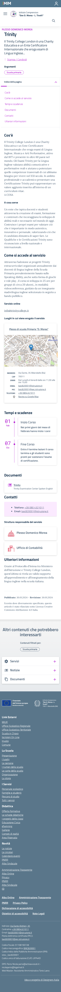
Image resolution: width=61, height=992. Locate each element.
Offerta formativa (11, 811)
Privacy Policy (20, 903)
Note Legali (39, 913)
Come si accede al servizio (18, 98)
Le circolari (7, 852)
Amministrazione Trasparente (17, 870)
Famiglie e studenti (11, 793)
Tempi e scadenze (14, 104)
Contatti (9, 116)
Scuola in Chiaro (10, 733)
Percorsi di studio (10, 796)
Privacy (5, 877)
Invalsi (5, 741)
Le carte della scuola (12, 771)
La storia (6, 778)
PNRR (5, 860)
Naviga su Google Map (28, 396)
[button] (30, 82)
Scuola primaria (14, 72)
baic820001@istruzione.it (30, 385)
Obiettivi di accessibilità (15, 913)
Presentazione (9, 755)
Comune (6, 745)
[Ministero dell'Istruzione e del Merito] (6, 3)
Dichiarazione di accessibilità (17, 908)
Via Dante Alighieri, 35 (20, 926)
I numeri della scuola (12, 767)
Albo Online (8, 873)
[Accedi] (56, 4)
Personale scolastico (12, 789)
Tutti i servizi (8, 800)
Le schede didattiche (12, 815)
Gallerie (6, 830)
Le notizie (7, 848)
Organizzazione (10, 774)
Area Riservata (9, 837)
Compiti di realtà (10, 834)
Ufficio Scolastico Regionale (16, 726)
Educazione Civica (11, 822)
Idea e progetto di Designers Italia (41, 980)
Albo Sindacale (9, 863)
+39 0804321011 (26, 393)
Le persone (7, 763)
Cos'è (7, 92)
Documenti (10, 110)
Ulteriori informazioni (15, 121)
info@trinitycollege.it (16, 310)
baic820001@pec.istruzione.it (32, 389)
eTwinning (7, 826)
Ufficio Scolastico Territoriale (16, 729)
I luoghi (5, 759)
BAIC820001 (30, 948)
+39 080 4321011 (34, 507)
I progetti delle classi (12, 819)
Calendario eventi (11, 856)
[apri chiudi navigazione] (5, 14)
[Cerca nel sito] (53, 21)
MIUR (5, 722)
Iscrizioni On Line (10, 737)
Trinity (17, 485)
